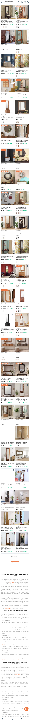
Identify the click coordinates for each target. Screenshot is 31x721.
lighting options (8, 608)
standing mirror (6, 644)
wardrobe (17, 660)
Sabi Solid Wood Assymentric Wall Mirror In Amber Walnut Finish (21, 330)
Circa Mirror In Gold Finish (6, 140)
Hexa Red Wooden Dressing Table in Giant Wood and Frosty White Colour (7, 528)
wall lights (17, 674)
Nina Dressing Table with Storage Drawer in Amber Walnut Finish (6, 233)
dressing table (5, 660)
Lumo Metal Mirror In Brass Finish (22, 186)
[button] (1, 2)
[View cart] (28, 2)
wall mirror (11, 582)
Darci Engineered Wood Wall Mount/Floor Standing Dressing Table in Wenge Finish (7, 507)
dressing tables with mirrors (21, 693)
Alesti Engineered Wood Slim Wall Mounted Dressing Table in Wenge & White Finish (7, 486)
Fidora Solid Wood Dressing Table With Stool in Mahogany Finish (7, 22)
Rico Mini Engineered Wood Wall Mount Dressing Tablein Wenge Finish (7, 443)
